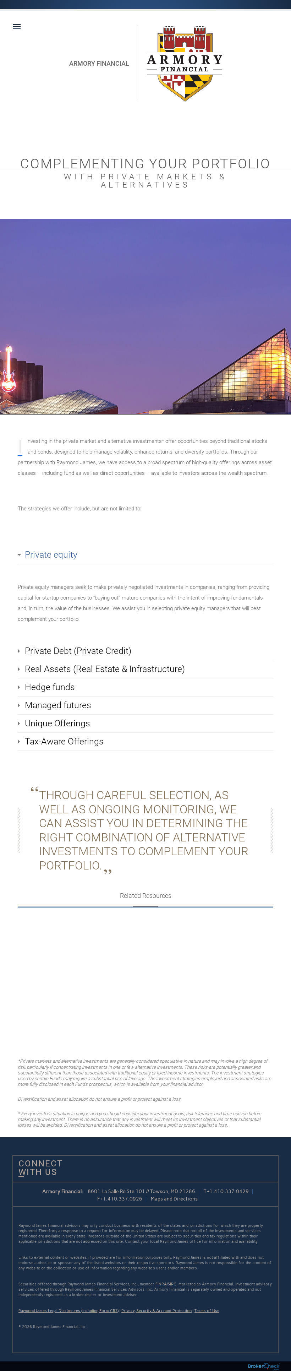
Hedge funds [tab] (50, 687)
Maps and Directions (174, 1199)
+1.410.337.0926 (121, 1199)
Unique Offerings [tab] (57, 723)
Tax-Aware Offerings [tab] (64, 741)
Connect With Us (37, 1167)
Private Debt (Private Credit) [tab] (78, 651)
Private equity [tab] (51, 554)
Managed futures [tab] (58, 705)
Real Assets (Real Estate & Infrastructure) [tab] (105, 669)
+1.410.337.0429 (228, 1191)
